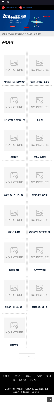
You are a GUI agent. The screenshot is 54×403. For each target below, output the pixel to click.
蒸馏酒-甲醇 (14, 270)
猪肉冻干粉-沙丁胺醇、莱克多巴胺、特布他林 (39, 232)
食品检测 (37, 34)
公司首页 (6, 376)
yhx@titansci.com (11, 7)
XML (46, 389)
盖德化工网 (25, 392)
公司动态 (28, 376)
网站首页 (19, 34)
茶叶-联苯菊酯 (40, 270)
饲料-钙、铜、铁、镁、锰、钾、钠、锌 (14, 307)
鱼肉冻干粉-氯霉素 (39, 195)
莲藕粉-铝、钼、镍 (39, 307)
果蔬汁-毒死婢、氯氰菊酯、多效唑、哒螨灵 (39, 82)
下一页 (27, 356)
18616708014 (27, 7)
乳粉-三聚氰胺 (14, 232)
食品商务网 (35, 392)
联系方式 (22, 380)
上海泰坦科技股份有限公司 (14, 389)
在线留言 (33, 380)
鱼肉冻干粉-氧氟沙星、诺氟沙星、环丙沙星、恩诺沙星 (14, 120)
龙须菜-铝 (14, 157)
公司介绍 (17, 376)
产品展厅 (28, 34)
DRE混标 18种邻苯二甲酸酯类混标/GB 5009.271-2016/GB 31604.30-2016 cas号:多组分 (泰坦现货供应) (14, 82)
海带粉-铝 (14, 345)
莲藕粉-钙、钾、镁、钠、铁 (14, 195)
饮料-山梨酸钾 (40, 157)
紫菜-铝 (40, 120)
